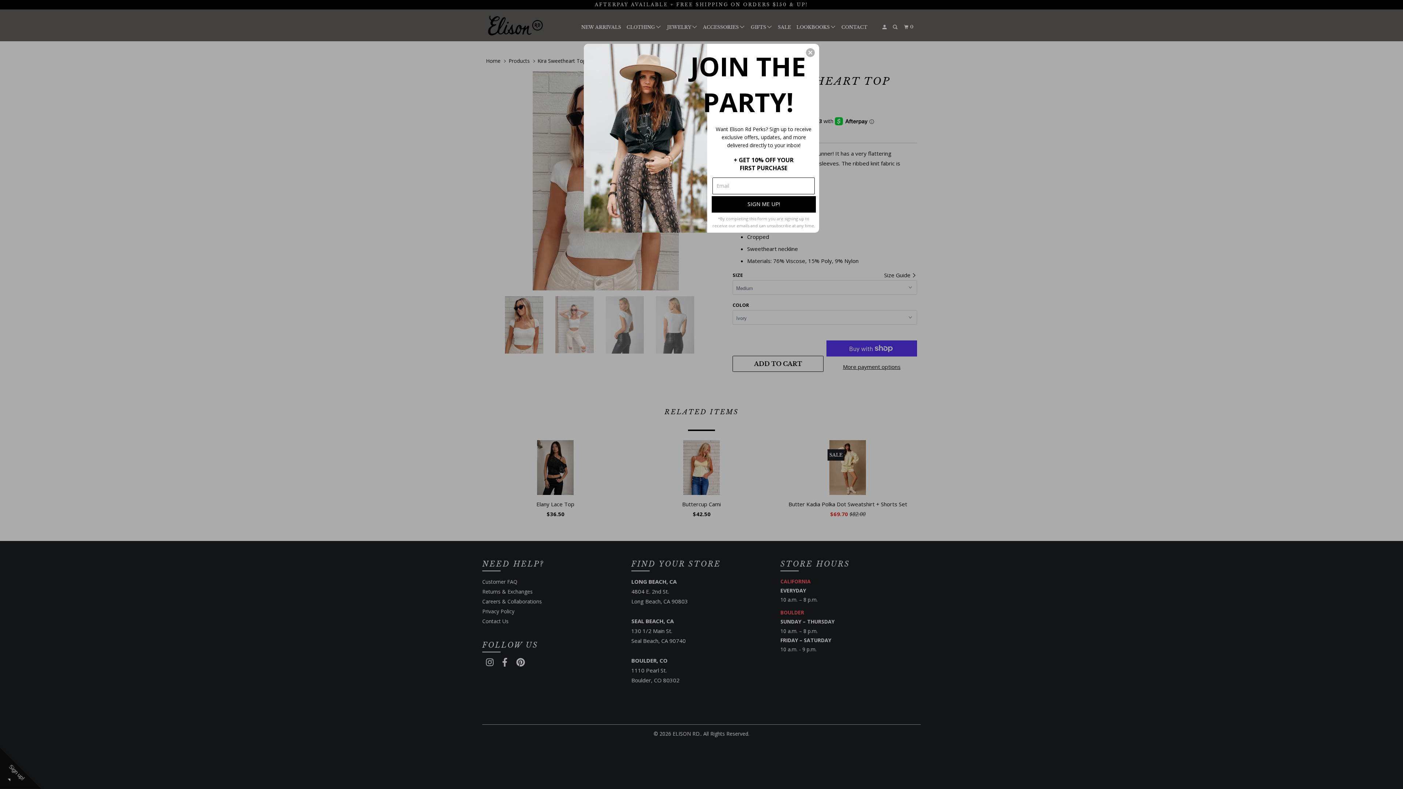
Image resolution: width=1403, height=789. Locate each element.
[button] (810, 52)
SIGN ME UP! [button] (764, 203)
